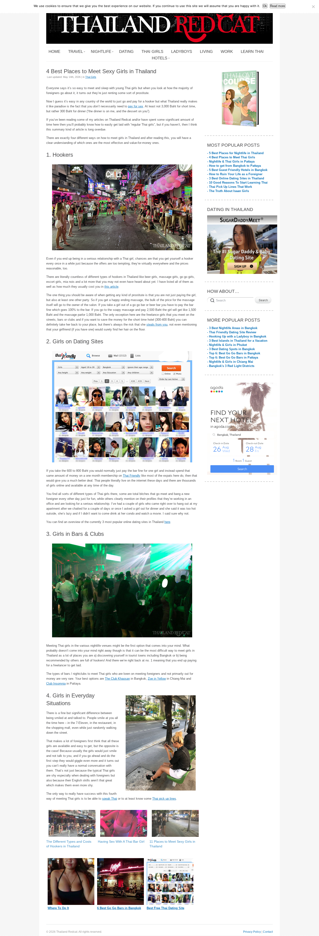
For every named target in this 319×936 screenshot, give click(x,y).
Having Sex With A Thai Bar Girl (121, 841)
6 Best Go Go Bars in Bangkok (119, 908)
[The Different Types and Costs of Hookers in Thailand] (69, 823)
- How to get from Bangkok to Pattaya (234, 165)
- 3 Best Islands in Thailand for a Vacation (237, 340)
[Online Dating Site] (170, 904)
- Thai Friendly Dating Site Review (231, 332)
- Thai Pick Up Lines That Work (229, 187)
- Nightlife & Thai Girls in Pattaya (231, 161)
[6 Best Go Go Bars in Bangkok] (120, 904)
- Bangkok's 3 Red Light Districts (230, 366)
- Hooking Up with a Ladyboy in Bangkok (236, 336)
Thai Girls (90, 77)
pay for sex (135, 106)
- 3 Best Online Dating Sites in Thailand (235, 178)
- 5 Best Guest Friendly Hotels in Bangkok (237, 170)
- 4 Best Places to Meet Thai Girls (231, 157)
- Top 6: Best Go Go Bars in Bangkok (233, 353)
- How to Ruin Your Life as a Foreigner (234, 174)
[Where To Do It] (71, 904)
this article (111, 286)
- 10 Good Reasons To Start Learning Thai (237, 182)
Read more (277, 6)
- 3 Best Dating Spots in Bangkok (231, 349)
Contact (268, 931)
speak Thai (109, 798)
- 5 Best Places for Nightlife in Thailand (235, 153)
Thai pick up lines (164, 798)
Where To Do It (58, 908)
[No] (313, 6)
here (167, 522)
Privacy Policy (252, 931)
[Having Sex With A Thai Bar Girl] (121, 823)
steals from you (156, 324)
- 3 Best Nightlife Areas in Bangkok (232, 328)
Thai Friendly (131, 475)
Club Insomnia (56, 683)
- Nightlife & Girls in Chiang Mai (230, 361)
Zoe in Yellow (157, 678)
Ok (265, 6)
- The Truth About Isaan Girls (228, 191)
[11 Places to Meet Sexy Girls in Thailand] (172, 823)
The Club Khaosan (117, 678)
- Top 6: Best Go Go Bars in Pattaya (232, 357)
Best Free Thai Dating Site (165, 908)
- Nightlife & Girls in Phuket (227, 345)
